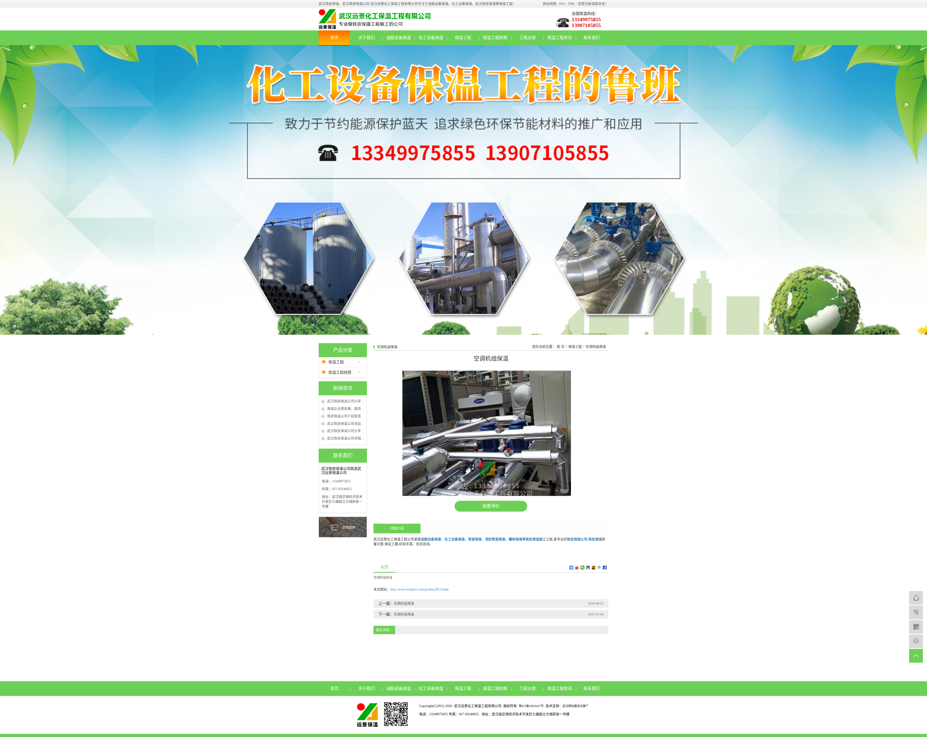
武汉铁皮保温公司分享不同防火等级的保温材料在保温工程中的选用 (345, 401)
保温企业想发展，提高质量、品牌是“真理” (345, 408)
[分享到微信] (583, 568)
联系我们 (591, 37)
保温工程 (463, 37)
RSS (562, 4)
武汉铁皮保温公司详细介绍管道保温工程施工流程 (345, 438)
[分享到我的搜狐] (594, 568)
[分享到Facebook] (605, 568)
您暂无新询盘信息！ (593, 4)
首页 (334, 37)
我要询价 (491, 506)
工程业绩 (527, 37)
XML (571, 4)
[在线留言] (916, 641)
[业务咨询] (916, 598)
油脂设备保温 (398, 37)
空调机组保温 (596, 346)
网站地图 (549, 4)
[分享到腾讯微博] (599, 568)
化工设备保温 (431, 37)
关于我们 (366, 37)
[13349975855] (916, 612)
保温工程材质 (495, 37)
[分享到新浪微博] (577, 568)
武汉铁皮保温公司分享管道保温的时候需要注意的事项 (345, 431)
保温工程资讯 (559, 37)
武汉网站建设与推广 (575, 706)
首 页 (560, 346)
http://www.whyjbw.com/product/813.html (419, 589)
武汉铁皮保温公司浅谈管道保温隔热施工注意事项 (345, 423)
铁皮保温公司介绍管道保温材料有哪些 (345, 416)
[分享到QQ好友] (588, 568)
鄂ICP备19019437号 (531, 706)
